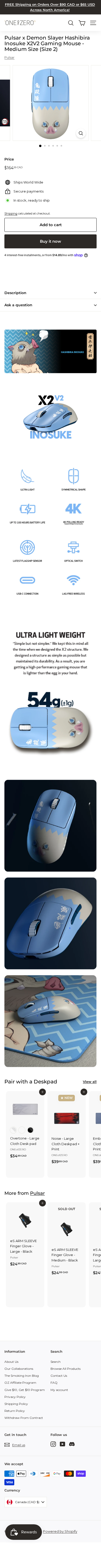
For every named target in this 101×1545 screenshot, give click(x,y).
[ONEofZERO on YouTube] (62, 1444)
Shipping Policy (16, 1404)
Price (9, 159)
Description (15, 292)
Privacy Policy (15, 1397)
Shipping (10, 213)
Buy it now (50, 241)
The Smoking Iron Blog (21, 1376)
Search (56, 1362)
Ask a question (18, 305)
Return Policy (14, 1411)
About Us (11, 1362)
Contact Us (59, 1376)
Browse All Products (66, 1369)
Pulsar (9, 57)
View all (90, 1082)
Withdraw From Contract (23, 1418)
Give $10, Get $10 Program (24, 1390)
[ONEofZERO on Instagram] (53, 1444)
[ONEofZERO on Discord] (72, 1444)
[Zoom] (80, 133)
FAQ (54, 1383)
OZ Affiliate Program (20, 1383)
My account (59, 1390)
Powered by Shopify (60, 1531)
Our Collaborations (18, 1369)
